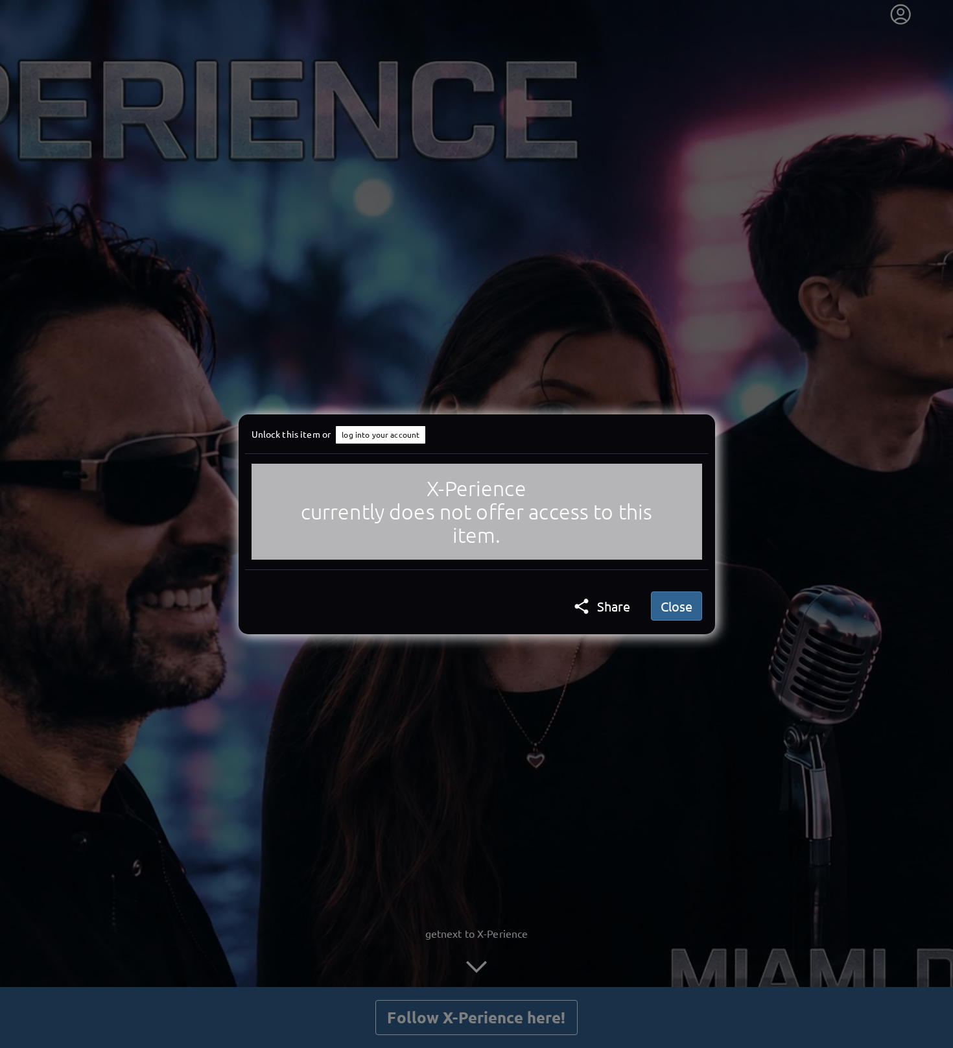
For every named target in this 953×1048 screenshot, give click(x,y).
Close (676, 606)
